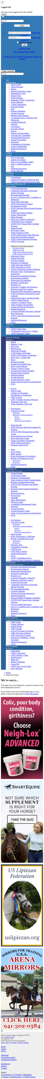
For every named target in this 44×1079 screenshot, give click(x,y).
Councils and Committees (21, 135)
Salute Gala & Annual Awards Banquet (26, 382)
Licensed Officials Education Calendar (26, 311)
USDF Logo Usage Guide (21, 666)
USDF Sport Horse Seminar (22, 213)
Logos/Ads (15, 664)
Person (13, 342)
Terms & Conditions (23, 1043)
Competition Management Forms (23, 504)
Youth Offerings (17, 102)
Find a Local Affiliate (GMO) (22, 162)
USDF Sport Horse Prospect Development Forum (22, 205)
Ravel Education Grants (20, 438)
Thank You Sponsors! (24, 57)
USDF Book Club (18, 250)
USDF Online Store (18, 329)
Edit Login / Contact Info (20, 357)
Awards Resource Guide (20, 380)
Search (16, 417)
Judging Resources (18, 309)
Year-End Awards (17, 411)
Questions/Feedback (9, 1060)
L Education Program (19, 188)
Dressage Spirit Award (19, 445)
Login (22, 26)
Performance (16, 409)
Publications (15, 651)
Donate (4, 1066)
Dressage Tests (16, 545)
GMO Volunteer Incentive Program (24, 400)
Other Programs (17, 217)
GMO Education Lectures (21, 267)
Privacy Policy (5, 1043)
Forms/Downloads (8, 1057)
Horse (13, 360)
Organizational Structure (20, 138)
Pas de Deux (16, 495)
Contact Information (18, 104)
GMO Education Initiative (21, 265)
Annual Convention (18, 140)
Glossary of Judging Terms (21, 302)
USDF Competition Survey (21, 558)
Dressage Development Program (23, 276)
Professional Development (21, 280)
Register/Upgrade (17, 362)
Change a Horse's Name (20, 369)
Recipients (16, 462)
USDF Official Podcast (20, 300)
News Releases (16, 669)
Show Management (18, 500)
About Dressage (17, 87)
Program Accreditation (19, 263)
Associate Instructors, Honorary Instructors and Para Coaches (23, 579)
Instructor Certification (19, 283)
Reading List (16, 285)
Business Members (18, 111)
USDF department (31, 694)
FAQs (13, 151)
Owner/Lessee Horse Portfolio (22, 371)
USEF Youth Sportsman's (20, 443)
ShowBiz (14, 506)
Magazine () (23, 100)
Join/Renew (5, 1064)
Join (12, 166)
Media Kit (15, 660)
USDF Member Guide (19, 655)
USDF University (17, 241)
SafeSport (5, 1055)
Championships (17, 473)
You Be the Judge (18, 248)
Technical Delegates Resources (23, 593)
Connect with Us (9, 57)
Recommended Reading (20, 195)
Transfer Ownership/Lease (21, 364)
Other (13, 450)
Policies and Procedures (20, 133)
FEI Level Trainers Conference (23, 219)
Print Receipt (16, 349)
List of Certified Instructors (21, 604)
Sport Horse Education (19, 202)
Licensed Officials (18, 591)
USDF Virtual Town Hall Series (23, 254)
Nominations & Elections (20, 144)
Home (8, 673)
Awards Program (17, 377)
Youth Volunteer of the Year (21, 404)
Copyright (13, 1043)
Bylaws (14, 131)
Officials (14, 124)
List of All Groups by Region (22, 631)
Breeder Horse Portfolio (20, 373)
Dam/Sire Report (17, 375)
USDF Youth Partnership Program (24, 239)
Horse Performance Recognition (23, 456)
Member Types (16, 344)
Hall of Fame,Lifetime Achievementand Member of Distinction (21, 393)
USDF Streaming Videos (20, 333)
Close (4, 14)
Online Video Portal (18, 215)
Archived (17, 419)
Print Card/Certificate (19, 366)
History (13, 89)
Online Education (17, 258)
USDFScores (16, 549)
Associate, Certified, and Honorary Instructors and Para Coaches (24, 288)
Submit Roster (16, 627)
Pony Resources (17, 314)
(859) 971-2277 (10, 1037)
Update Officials (17, 624)
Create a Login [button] (24, 48)
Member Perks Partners (20, 116)
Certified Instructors (18, 122)
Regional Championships (20, 478)
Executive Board (17, 107)
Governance (15, 127)
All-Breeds (16, 413)
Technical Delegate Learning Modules (25, 269)
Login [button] (24, 45)
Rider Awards (16, 454)
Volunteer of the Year (19, 402)
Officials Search (17, 502)
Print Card (15, 346)
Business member (26, 42)
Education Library (18, 256)
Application (17, 460)
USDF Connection (18, 653)
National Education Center (21, 91)
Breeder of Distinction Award (22, 458)
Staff (12, 109)
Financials (15, 142)
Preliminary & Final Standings (23, 415)
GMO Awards (16, 397)
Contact (4, 1068)
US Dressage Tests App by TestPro (24, 331)
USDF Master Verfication (21, 353)
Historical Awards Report (22, 421)
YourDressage (16, 657)
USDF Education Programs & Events (25, 182)
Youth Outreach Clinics (20, 233)
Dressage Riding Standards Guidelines (25, 291)
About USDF (16, 85)
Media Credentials (18, 662)
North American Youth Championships (26, 480)
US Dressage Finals (18, 476)
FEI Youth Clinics (18, 230)
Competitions (16, 177)
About (3, 1049)
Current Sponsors (17, 113)
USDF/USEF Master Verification (23, 355)
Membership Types (18, 93)
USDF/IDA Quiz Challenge (21, 222)
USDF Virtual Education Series (23, 252)
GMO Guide (16, 622)
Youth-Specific (16, 228)
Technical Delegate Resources (22, 307)
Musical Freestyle (17, 493)
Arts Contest (15, 452)
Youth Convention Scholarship (22, 441)
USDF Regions (17, 98)
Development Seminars (20, 278)
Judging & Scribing (18, 160)
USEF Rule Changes (19, 551)
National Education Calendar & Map (25, 180)
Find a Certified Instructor (21, 164)
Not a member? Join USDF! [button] (24, 52)
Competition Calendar (19, 547)
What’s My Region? (18, 351)
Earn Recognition (17, 261)
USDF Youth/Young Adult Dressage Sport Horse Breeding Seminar (25, 236)
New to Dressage (17, 158)
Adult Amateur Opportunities (22, 305)
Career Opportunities (19, 146)
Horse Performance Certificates (23, 536)
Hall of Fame (16, 96)
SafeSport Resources (19, 149)
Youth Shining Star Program (22, 436)
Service (13, 389)
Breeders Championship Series (22, 482)
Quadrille (14, 498)
